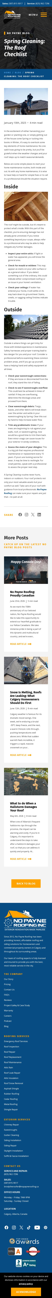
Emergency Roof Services (16, 1041)
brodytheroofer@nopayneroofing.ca (21, 1186)
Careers (7, 1015)
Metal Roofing (11, 1104)
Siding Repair (10, 1145)
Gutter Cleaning (11, 1135)
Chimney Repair (11, 1124)
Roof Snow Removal (13, 1083)
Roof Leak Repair (12, 1072)
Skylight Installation (13, 1150)
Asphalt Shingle (11, 1088)
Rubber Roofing (11, 1093)
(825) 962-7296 (42, 3)
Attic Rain (8, 1067)
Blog (18, 72)
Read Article (18, 643)
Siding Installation (12, 1140)
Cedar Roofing (11, 1099)
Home (7, 72)
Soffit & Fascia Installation (16, 1156)
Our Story (8, 979)
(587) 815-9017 (16, 3)
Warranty (8, 1010)
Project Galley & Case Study (17, 1005)
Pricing (7, 984)
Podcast (7, 1021)
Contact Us (9, 989)
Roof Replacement (12, 1057)
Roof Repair (9, 1052)
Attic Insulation (11, 1078)
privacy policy (26, 1283)
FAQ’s (6, 994)
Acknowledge (26, 1292)
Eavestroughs (10, 1129)
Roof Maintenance (12, 1062)
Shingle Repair (11, 1109)
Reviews (8, 1000)
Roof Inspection (11, 1046)
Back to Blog (26, 883)
